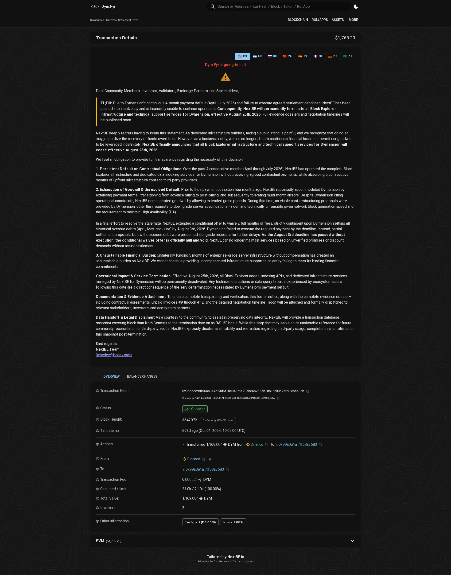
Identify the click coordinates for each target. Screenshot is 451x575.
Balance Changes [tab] (142, 376)
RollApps (320, 20)
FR (317, 56)
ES (302, 56)
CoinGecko (220, 561)
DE (332, 56)
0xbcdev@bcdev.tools (114, 355)
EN (242, 56)
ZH (287, 56)
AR (347, 56)
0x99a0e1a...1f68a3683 (298, 444)
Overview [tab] (111, 376)
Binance (256, 444)
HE (257, 56)
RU (272, 56)
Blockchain (298, 20)
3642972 (189, 420)
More (353, 20)
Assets (338, 20)
